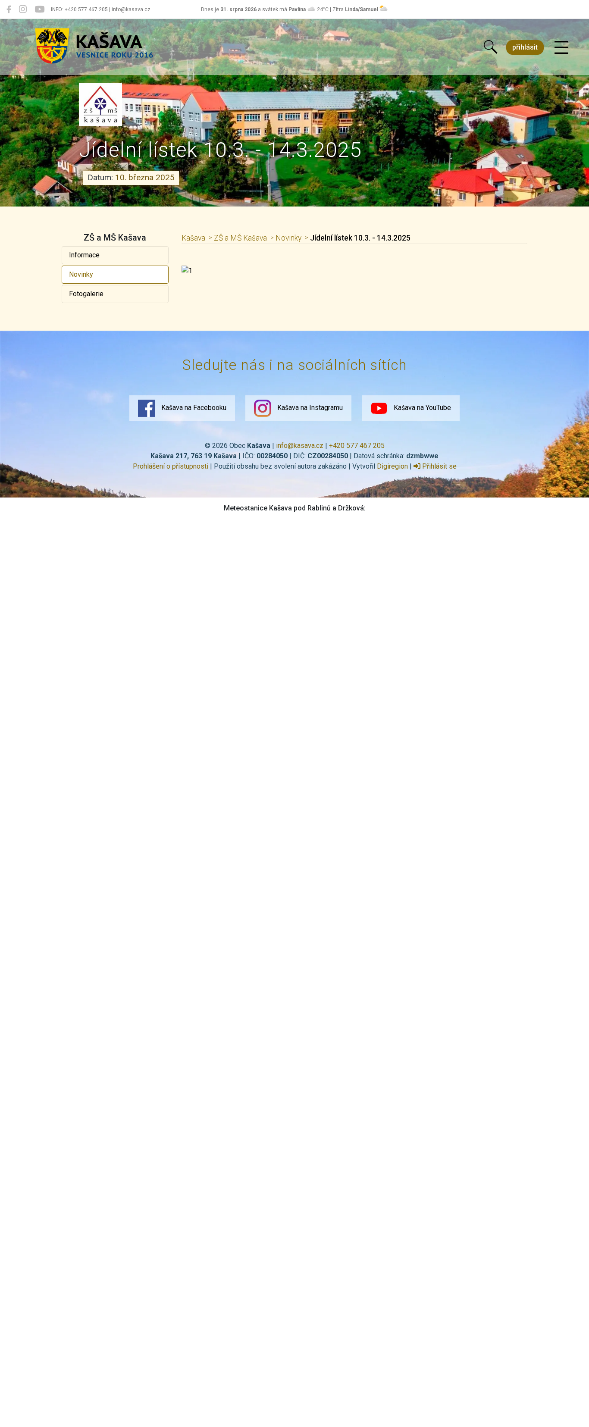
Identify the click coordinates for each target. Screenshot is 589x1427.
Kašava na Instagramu (309, 408)
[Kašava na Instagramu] (23, 9)
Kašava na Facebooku (193, 408)
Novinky (81, 274)
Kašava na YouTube (421, 408)
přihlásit (525, 47)
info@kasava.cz (299, 445)
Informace (84, 255)
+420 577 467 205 (357, 445)
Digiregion (392, 466)
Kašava (193, 238)
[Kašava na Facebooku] (8, 9)
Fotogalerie (86, 294)
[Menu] (561, 48)
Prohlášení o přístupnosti (170, 466)
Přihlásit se (438, 466)
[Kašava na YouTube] (39, 9)
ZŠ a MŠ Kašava (240, 238)
